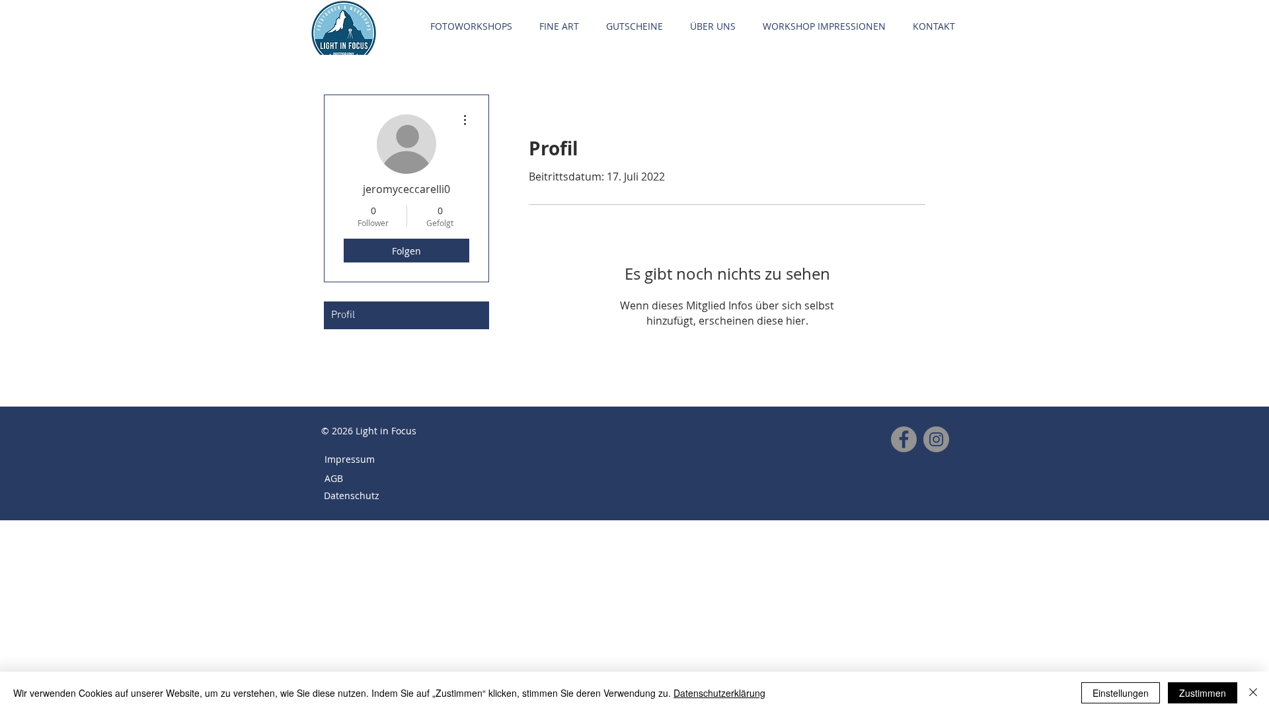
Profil (343, 315)
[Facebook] (904, 439)
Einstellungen (1121, 692)
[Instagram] (936, 439)
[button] (470, 26)
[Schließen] (1253, 692)
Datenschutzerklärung (719, 692)
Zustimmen (1202, 692)
